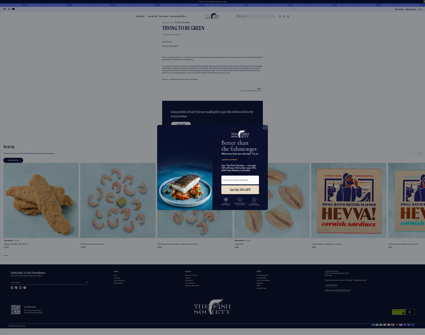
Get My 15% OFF (240, 190)
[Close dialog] (265, 127)
